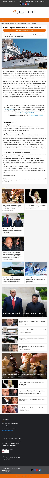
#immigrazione (9, 109)
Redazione (5, 1)
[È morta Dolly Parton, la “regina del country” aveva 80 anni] (36, 196)
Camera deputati (8, 175)
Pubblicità (19, 1)
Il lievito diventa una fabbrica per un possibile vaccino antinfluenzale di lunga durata (36, 279)
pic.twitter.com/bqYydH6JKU (24, 113)
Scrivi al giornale (12, 1)
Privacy (32, 1)
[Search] (46, 20)
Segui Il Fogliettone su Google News (24, 30)
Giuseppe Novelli (22, 324)
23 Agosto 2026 (27, 349)
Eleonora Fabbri (6, 282)
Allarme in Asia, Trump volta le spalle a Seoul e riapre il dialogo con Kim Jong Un (12, 230)
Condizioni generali (26, 1)
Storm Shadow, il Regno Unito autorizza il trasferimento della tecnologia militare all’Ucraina (11, 279)
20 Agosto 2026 (28, 332)
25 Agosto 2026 (28, 324)
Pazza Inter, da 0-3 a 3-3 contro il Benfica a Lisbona (36, 179)
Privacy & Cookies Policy (40, 1)
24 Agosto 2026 (10, 259)
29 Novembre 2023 (12, 32)
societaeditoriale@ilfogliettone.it (9, 445)
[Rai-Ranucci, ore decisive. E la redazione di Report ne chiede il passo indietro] (10, 322)
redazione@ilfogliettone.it (7, 430)
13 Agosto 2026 (26, 410)
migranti (13, 175)
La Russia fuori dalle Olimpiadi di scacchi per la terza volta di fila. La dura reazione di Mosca (12, 207)
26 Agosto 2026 (10, 210)
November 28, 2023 (36, 115)
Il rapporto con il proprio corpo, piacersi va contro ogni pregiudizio (13, 180)
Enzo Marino (21, 349)
